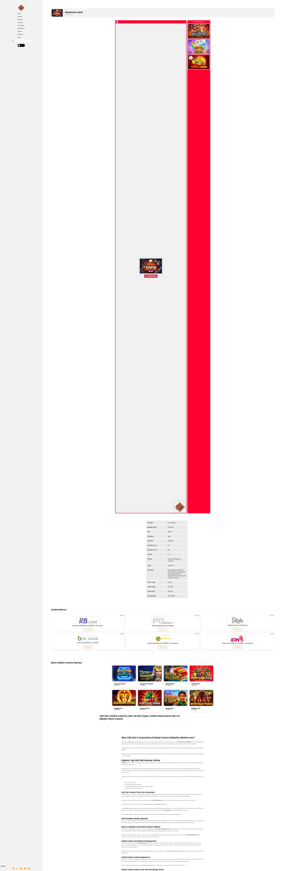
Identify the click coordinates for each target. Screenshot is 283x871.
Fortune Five (195, 684)
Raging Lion (118, 708)
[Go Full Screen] (117, 22)
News (19, 37)
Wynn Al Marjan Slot (192, 835)
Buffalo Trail (195, 708)
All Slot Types (141, 716)
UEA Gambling (142, 843)
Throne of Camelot (146, 684)
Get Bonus (88, 629)
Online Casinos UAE (121, 716)
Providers (20, 19)
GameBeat (142, 685)
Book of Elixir (170, 684)
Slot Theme (20, 25)
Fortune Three (145, 708)
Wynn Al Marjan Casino (164, 829)
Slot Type (20, 22)
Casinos (19, 31)
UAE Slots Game (157, 800)
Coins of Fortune (120, 684)
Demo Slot (167, 810)
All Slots (19, 16)
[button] (151, 266)
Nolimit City (117, 685)
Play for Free (152, 276)
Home (19, 13)
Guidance (20, 34)
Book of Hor (170, 708)
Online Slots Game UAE (163, 716)
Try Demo (198, 31)
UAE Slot (104, 716)
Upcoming (20, 28)
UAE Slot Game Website (185, 742)
